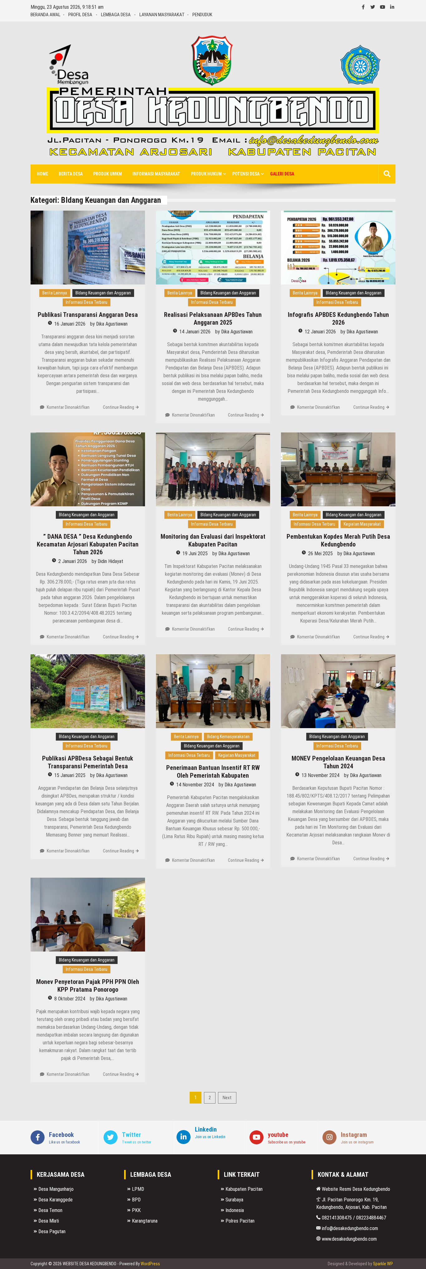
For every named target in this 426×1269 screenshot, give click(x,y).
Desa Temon (50, 1210)
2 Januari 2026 (72, 561)
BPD (136, 1200)
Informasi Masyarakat (156, 173)
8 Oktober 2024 (69, 999)
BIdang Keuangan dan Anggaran (103, 292)
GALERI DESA (282, 173)
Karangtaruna (144, 1221)
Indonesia (234, 1210)
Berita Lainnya (54, 292)
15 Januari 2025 (69, 775)
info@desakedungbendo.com (349, 1228)
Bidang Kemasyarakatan (228, 736)
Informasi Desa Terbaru (86, 302)
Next (227, 1097)
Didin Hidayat (110, 561)
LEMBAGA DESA (116, 14)
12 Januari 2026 (320, 332)
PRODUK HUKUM (206, 173)
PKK (136, 1210)
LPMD (138, 1189)
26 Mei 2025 (320, 553)
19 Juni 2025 (195, 553)
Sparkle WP (383, 1263)
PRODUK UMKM (107, 173)
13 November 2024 (320, 775)
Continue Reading (118, 407)
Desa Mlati (48, 1221)
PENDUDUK (202, 14)
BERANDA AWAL (46, 14)
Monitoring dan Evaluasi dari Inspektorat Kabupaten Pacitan (213, 540)
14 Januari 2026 (195, 332)
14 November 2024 (195, 785)
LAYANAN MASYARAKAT (162, 14)
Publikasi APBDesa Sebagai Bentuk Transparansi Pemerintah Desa (87, 762)
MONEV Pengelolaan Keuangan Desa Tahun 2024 (338, 762)
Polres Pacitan (239, 1221)
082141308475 (336, 1218)
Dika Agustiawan (112, 324)
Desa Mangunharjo (56, 1189)
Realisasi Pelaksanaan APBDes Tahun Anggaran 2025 (213, 318)
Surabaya (234, 1200)
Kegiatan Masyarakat (362, 524)
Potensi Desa (245, 173)
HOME (42, 173)
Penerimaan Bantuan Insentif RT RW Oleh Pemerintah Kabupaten (213, 771)
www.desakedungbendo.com (349, 1239)
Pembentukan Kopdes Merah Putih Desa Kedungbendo (338, 540)
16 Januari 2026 (69, 324)
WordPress (150, 1263)
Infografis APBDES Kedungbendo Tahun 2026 (338, 318)
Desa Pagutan (51, 1231)
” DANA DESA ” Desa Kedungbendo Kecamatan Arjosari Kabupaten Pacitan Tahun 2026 (87, 544)
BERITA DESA (71, 173)
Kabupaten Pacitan (244, 1189)
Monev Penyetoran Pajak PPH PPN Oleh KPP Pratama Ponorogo (87, 985)
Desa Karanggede (55, 1200)
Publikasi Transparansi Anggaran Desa (88, 314)
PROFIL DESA (80, 14)
